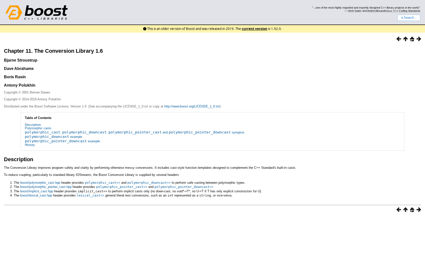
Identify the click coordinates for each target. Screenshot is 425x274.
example (53, 137)
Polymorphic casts (38, 128)
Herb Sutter (355, 10)
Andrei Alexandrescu (379, 10)
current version (254, 28)
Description (33, 125)
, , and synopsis (134, 132)
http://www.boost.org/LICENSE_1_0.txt (192, 106)
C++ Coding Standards (406, 10)
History (30, 145)
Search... (410, 17)
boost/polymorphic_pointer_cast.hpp (46, 187)
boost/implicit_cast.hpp (36, 191)
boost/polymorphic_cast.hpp (40, 182)
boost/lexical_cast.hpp (36, 195)
